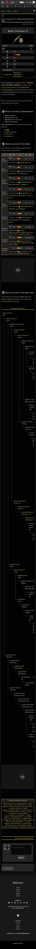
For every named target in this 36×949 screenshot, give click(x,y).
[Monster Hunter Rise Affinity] (7, 57)
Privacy (18, 927)
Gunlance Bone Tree (18, 308)
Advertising (18, 920)
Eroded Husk (25, 217)
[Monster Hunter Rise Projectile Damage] (7, 64)
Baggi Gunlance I (16, 818)
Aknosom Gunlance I (15, 806)
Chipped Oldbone (24, 241)
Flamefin (23, 184)
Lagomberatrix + (27, 677)
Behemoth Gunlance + (5, 230)
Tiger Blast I (22, 599)
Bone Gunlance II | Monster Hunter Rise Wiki (18, 20)
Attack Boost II (17, 73)
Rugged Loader (23, 575)
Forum (18, 891)
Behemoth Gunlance (5, 218)
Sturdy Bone (12, 195)
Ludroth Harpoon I (16, 688)
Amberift (23, 811)
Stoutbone (12, 209)
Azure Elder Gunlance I (17, 817)
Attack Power (25, 87)
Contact (18, 896)
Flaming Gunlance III (28, 512)
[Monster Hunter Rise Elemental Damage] (7, 61)
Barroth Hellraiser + (16, 823)
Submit (22, 857)
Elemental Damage (7, 90)
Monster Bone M (14, 184)
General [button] (19, 6)
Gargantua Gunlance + (5, 250)
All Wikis (18, 889)
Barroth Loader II (19, 570)
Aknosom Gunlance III (16, 808)
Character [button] (28, 6)
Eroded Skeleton (26, 182)
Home (18, 887)
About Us (18, 894)
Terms (18, 925)
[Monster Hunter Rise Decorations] (31, 48)
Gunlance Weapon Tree (9, 299)
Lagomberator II (15, 660)
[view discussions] (34, 10)
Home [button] (10, 6)
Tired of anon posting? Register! (24, 838)
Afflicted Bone (23, 251)
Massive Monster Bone (22, 232)
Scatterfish (20, 209)
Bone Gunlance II (4, 170)
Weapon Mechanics (10, 92)
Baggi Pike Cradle (21, 820)
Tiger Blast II (26, 605)
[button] (22, 2)
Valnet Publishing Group (23, 933)
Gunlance (4, 46)
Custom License (20, 908)
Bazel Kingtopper (14, 827)
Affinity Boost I (17, 74)
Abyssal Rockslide (22, 803)
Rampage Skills (7, 74)
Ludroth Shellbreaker (28, 704)
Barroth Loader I (15, 564)
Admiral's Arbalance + (20, 805)
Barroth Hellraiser (27, 581)
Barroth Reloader (22, 825)
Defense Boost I (17, 76)
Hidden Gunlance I (28, 422)
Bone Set (15, 117)
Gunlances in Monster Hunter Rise (18, 800)
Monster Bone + (25, 193)
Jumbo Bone (8, 134)
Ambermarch (13, 813)
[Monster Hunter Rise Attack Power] (7, 51)
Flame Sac (22, 195)
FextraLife (9, 933)
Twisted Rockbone (26, 206)
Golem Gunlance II (4, 205)
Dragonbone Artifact (24, 234)
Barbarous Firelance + (18, 822)
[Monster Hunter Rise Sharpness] (7, 54)
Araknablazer (11, 815)
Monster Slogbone (14, 243)
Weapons (9, 11)
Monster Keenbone (14, 220)
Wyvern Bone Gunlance (4, 181)
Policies (18, 929)
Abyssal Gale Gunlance (9, 803)
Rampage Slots (7, 70)
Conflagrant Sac (25, 243)
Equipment (3, 11)
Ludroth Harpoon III (24, 699)
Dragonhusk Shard (10, 132)
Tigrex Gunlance (30, 610)
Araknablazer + (21, 815)
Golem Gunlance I (4, 193)
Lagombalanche (30, 683)
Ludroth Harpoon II (20, 693)
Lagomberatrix (23, 671)
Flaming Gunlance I (20, 501)
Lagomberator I (12, 655)
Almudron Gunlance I (15, 810)
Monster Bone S (24, 162)
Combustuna (8, 136)
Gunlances (16, 11)
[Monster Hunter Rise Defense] (3, 48)
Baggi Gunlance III (10, 820)
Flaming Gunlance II (24, 506)
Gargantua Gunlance (5, 240)
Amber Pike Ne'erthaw (13, 811)
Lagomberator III (19, 666)
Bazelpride (23, 827)
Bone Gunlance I (17, 119)
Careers (18, 922)
